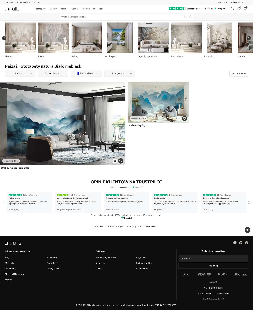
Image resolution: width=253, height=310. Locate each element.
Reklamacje (52, 257)
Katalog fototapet (115, 226)
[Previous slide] (4, 38)
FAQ (7, 257)
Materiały (9, 263)
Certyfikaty (52, 263)
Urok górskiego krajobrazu (15, 167)
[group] (20, 40)
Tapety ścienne (53, 268)
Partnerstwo (142, 268)
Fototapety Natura (134, 226)
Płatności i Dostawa (14, 274)
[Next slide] (249, 38)
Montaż (8, 279)
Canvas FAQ (10, 268)
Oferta (99, 268)
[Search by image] (185, 17)
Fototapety (99, 226)
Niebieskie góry (137, 125)
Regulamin (141, 257)
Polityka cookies (144, 263)
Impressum (101, 263)
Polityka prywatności (106, 257)
